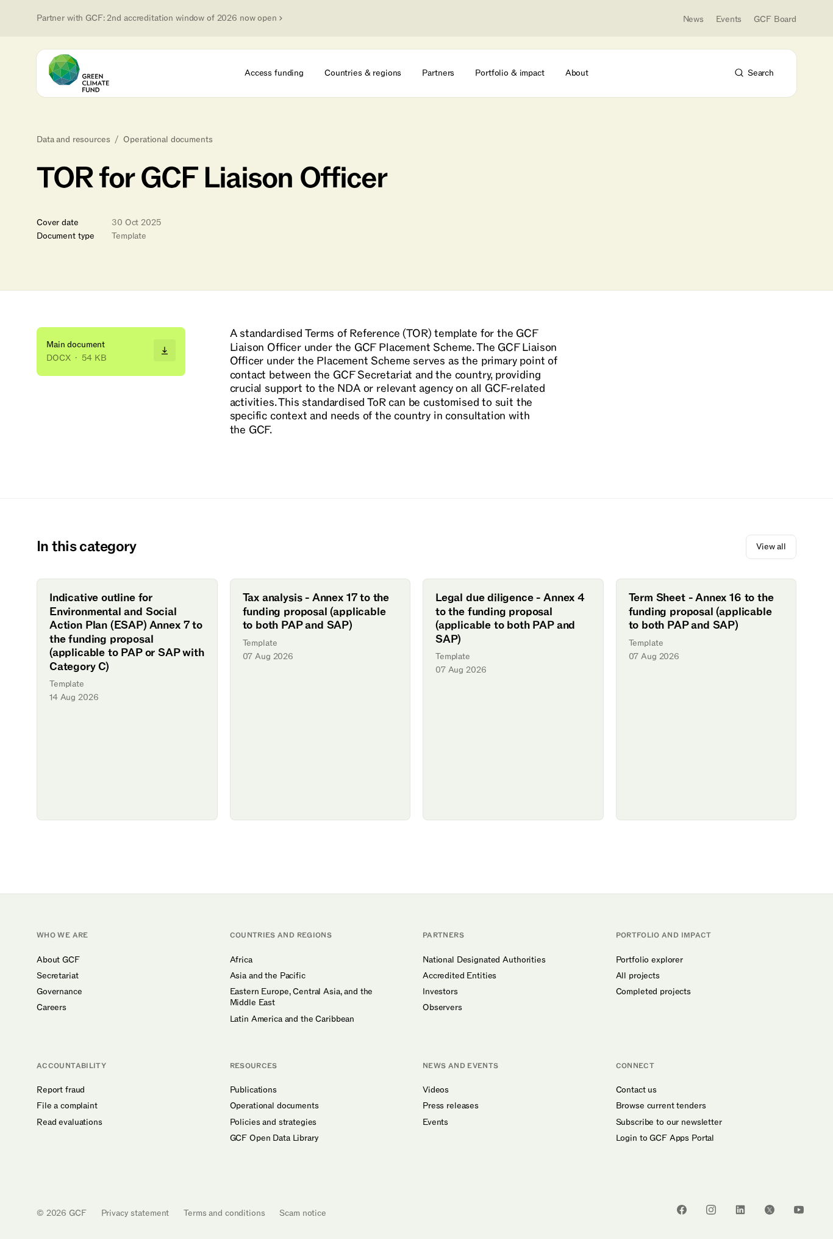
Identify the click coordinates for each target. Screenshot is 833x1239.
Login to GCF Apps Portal (665, 1138)
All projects (638, 975)
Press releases (451, 1105)
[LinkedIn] (740, 1210)
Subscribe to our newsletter (669, 1122)
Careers (51, 1007)
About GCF (58, 960)
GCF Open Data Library (274, 1138)
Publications (253, 1090)
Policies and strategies (273, 1122)
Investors (440, 991)
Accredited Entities (459, 975)
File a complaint (67, 1105)
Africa (241, 960)
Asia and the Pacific (268, 975)
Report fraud (61, 1090)
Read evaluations (69, 1122)
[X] (769, 1210)
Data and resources (73, 139)
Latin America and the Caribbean (292, 1019)
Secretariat (57, 975)
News (693, 19)
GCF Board (775, 19)
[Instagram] (711, 1210)
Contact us (636, 1090)
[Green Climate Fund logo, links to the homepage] (86, 73)
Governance (59, 991)
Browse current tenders (661, 1105)
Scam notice (302, 1213)
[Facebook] (682, 1210)
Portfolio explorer (649, 960)
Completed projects (653, 991)
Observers (442, 1007)
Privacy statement (135, 1213)
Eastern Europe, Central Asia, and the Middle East (301, 997)
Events (729, 19)
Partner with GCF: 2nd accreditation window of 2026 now (157, 18)
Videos (436, 1090)
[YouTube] (799, 1210)
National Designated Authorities (484, 960)
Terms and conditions (224, 1213)
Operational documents (167, 139)
